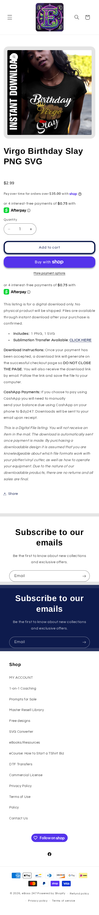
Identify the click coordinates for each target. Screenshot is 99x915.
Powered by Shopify (51, 893)
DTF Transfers (20, 764)
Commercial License (25, 775)
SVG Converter (21, 731)
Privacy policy (37, 901)
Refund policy (79, 893)
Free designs (19, 721)
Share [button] (13, 493)
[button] (9, 17)
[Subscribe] (84, 576)
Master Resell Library (26, 710)
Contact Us (18, 818)
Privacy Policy (20, 786)
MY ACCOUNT (21, 677)
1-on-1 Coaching (22, 688)
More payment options (49, 273)
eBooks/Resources (24, 742)
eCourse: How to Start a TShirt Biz (36, 753)
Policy (14, 807)
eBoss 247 (29, 893)
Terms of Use (20, 797)
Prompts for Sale (23, 699)
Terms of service (63, 901)
